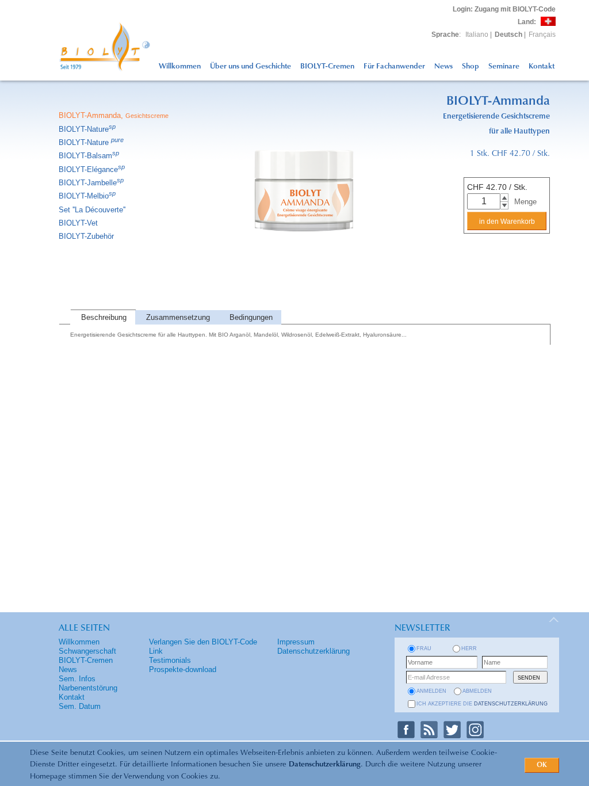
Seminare (503, 66)
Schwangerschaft (87, 651)
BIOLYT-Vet (78, 223)
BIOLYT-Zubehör (86, 236)
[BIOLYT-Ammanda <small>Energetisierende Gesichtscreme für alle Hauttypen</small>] (304, 307)
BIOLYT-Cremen (327, 66)
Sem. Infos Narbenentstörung (88, 683)
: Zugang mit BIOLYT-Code (504, 9)
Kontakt (541, 66)
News (443, 66)
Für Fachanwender (394, 66)
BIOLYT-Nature (87, 129)
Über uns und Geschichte (250, 66)
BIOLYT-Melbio (87, 196)
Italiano (476, 34)
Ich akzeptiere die (482, 704)
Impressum (296, 642)
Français (542, 34)
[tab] (102, 317)
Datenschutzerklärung (325, 764)
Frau (423, 648)
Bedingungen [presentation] (251, 317)
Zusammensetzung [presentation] (178, 317)
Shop (470, 66)
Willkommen (180, 66)
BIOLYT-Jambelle (91, 182)
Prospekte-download (182, 669)
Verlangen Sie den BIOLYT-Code (203, 642)
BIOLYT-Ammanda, (114, 115)
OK (542, 765)
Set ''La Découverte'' (92, 209)
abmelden (477, 691)
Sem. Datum (80, 706)
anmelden (431, 691)
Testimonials (170, 660)
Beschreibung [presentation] (104, 317)
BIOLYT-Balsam (89, 155)
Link (156, 651)
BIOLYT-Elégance (92, 169)
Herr (469, 648)
